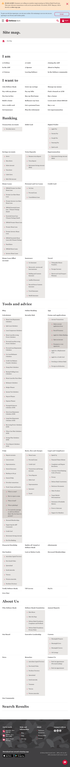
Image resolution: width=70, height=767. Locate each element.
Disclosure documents (41, 731)
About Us (10, 601)
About (39, 727)
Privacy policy (42, 735)
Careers (40, 738)
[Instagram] (60, 731)
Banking (9, 118)
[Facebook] (55, 731)
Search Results (15, 706)
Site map (23, 739)
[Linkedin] (58, 731)
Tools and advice (17, 304)
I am (6, 56)
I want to (10, 80)
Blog (22, 733)
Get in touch (7, 727)
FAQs (22, 736)
